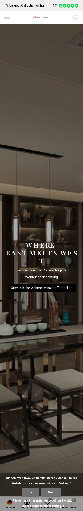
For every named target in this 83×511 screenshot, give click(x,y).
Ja (30, 492)
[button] (7, 17)
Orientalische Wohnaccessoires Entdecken (41, 288)
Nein (51, 492)
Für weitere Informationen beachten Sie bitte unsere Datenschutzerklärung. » (43, 503)
